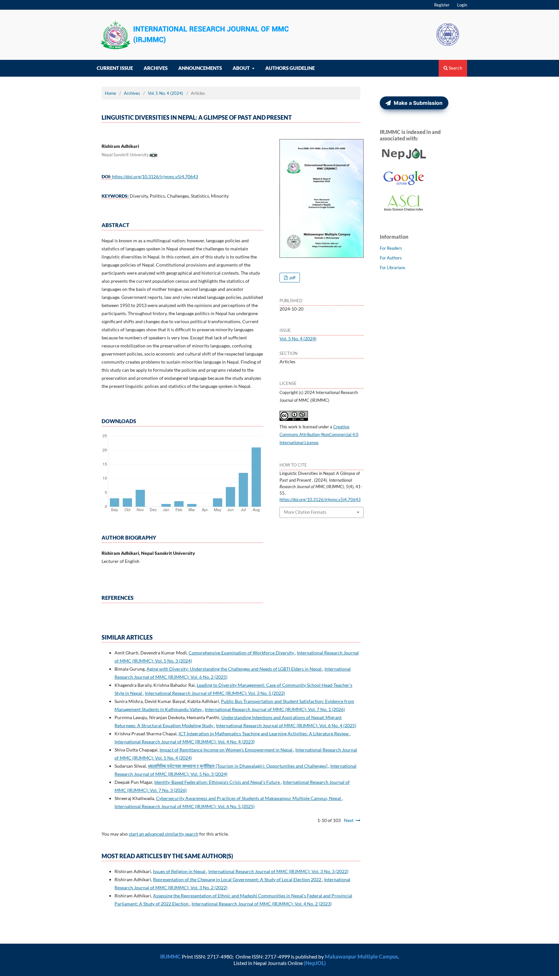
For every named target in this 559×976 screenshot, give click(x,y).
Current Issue (115, 68)
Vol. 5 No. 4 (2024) (165, 93)
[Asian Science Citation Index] (404, 210)
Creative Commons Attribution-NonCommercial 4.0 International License (319, 434)
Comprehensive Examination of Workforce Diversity (242, 652)
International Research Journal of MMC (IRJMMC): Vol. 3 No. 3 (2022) (278, 871)
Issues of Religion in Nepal (179, 871)
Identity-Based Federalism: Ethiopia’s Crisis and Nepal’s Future (217, 782)
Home (110, 93)
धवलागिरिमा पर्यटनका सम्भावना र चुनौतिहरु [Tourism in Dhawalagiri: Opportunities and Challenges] (238, 766)
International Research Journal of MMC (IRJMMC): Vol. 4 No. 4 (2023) (185, 741)
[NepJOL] (404, 160)
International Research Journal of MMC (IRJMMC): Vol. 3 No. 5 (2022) (215, 693)
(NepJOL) (315, 963)
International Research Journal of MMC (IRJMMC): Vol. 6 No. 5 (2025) (185, 806)
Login (462, 4)
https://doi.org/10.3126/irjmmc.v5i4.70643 (155, 176)
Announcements (200, 68)
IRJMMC (170, 956)
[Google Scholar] (404, 185)
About (242, 68)
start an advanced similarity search (163, 834)
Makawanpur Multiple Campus (361, 956)
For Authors (391, 257)
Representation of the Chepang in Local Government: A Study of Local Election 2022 (237, 879)
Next (349, 820)
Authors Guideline (290, 68)
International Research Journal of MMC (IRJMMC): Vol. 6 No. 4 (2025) (286, 725)
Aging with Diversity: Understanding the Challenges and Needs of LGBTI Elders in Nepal (235, 669)
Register (442, 4)
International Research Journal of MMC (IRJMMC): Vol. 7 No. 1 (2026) (275, 709)
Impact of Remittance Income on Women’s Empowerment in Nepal (226, 749)
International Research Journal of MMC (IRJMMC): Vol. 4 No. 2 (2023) (262, 903)
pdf (292, 277)
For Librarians (392, 267)
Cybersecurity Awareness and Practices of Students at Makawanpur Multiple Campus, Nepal (249, 798)
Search (455, 68)
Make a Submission (417, 103)
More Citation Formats (305, 512)
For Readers (391, 248)
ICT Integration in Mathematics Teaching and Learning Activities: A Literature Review (264, 733)
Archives (156, 68)
